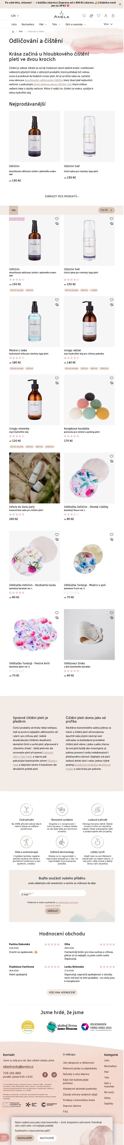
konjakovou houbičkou (86, 764)
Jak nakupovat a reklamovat (78, 1062)
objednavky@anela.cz (18, 1066)
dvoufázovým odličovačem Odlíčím (44, 80)
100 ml (29, 290)
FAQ (65, 1111)
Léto (106, 1060)
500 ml (94, 368)
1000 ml (104, 368)
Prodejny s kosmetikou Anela (79, 1100)
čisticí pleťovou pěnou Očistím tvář (53, 84)
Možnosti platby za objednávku (80, 1068)
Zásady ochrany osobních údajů (80, 1094)
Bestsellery (110, 1066)
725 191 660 (12, 1073)
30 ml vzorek (16, 290)
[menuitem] (14, 25)
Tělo (106, 1077)
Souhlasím (24, 1138)
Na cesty (109, 1092)
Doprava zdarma (72, 1105)
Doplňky (108, 1103)
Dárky (107, 1098)
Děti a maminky (109, 1085)
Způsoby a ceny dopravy (76, 1074)
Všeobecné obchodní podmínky (80, 1088)
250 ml (84, 368)
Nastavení (47, 1138)
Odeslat (52, 910)
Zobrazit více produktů (61, 196)
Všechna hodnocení (62, 992)
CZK (13, 15)
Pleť (106, 1072)
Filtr (104, 210)
